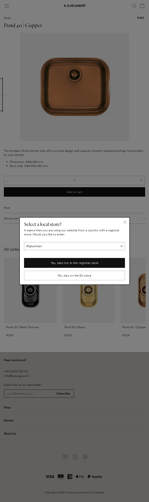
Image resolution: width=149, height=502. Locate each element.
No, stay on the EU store (74, 275)
